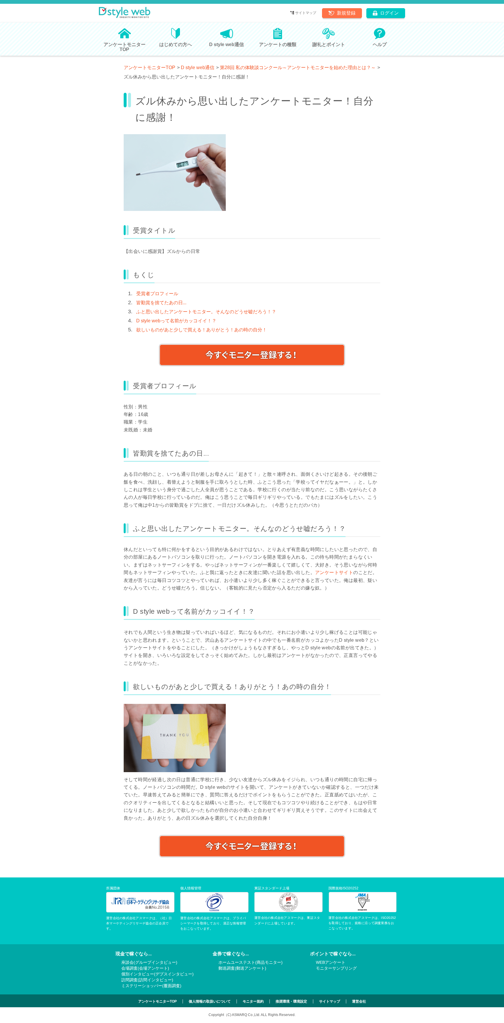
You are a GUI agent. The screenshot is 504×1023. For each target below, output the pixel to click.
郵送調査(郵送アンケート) (242, 968)
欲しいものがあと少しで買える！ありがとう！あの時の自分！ (201, 329)
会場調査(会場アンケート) (145, 968)
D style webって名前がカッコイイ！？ (176, 320)
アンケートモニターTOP (149, 67)
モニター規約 (253, 1001)
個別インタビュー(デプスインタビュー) (157, 974)
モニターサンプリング (336, 968)
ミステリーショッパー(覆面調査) (151, 985)
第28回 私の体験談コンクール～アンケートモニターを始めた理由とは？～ (298, 67)
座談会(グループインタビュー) (149, 962)
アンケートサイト (334, 572)
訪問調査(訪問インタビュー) (147, 979)
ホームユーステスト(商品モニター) (250, 962)
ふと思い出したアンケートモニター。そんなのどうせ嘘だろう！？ (206, 311)
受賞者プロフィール (157, 293)
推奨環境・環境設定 (291, 1001)
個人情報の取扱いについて (210, 1001)
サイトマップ (305, 13)
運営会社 (359, 1001)
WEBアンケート (330, 962)
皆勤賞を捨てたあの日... (161, 302)
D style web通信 (197, 67)
